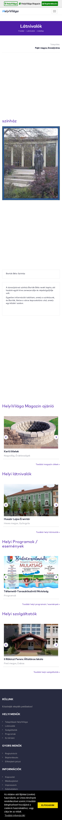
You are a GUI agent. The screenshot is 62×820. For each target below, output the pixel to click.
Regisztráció (11, 753)
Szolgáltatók (11, 730)
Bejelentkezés (50, 3)
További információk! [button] (15, 815)
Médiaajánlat (11, 781)
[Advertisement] (31, 86)
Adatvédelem (11, 789)
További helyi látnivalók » (48, 532)
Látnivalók (31, 31)
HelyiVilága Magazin (30, 3)
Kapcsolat (10, 777)
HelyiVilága (11, 3)
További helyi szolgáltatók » (47, 672)
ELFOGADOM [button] (47, 805)
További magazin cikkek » (48, 464)
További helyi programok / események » (41, 604)
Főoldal (21, 31)
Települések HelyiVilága (16, 722)
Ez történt (10, 738)
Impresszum (11, 785)
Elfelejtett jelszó (12, 761)
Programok (10, 734)
